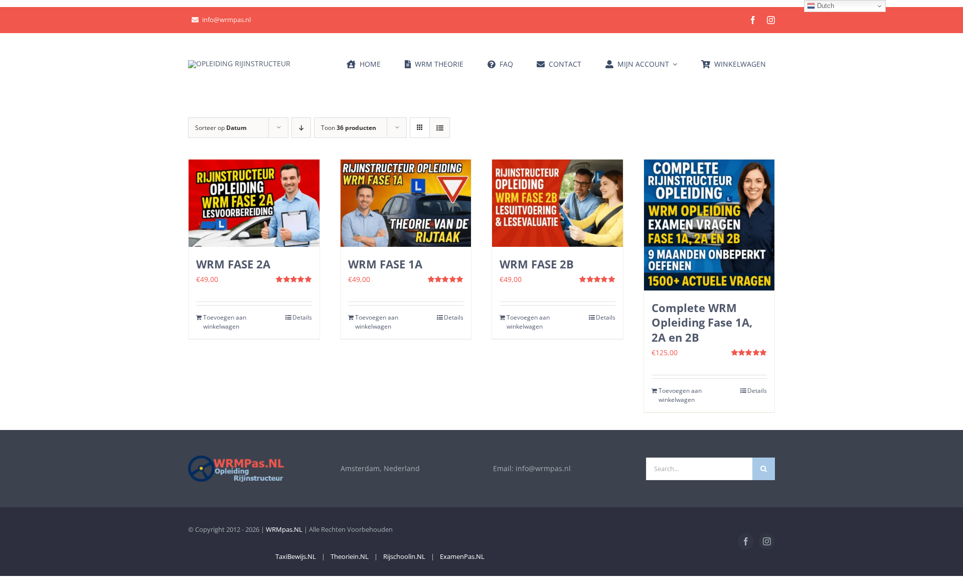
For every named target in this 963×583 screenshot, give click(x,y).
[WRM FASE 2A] (254, 203)
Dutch (824, 6)
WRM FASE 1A (385, 263)
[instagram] (771, 20)
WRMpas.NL (284, 529)
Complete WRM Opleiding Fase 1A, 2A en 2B (702, 322)
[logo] (239, 63)
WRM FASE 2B (537, 263)
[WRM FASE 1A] (406, 203)
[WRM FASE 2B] (557, 203)
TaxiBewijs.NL (295, 556)
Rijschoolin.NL (404, 556)
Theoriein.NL (350, 556)
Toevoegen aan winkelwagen (224, 322)
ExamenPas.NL (462, 556)
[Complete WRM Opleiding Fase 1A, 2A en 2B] (709, 225)
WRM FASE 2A (233, 263)
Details (302, 317)
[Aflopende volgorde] (301, 127)
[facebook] (753, 20)
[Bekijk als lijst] (439, 127)
